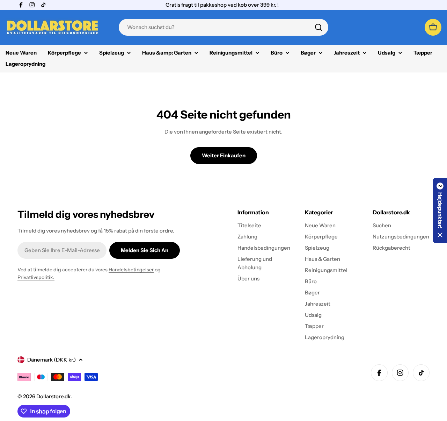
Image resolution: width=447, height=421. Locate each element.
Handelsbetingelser (131, 269)
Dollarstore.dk (53, 396)
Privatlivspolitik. (35, 277)
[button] (440, 210)
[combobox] (223, 27)
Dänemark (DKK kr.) (51, 359)
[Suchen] (318, 27)
